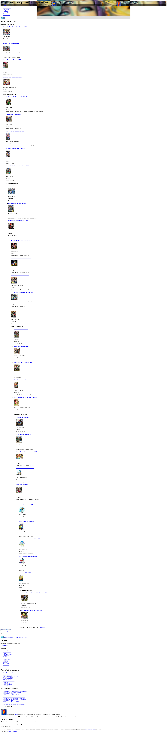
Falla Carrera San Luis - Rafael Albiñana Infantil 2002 (14, 704)
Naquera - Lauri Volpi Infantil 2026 (11, 43)
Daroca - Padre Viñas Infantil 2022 (21, 346)
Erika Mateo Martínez (7, 679)
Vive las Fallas (6, 665)
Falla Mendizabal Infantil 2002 (9, 700)
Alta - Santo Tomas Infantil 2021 (23, 417)
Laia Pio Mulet (6, 673)
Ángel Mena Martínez (7, 683)
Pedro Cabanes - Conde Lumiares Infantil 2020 (29, 538)
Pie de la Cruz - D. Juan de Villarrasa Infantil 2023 (22, 292)
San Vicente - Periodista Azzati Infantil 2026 (13, 77)
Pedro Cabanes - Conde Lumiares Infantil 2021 (26, 451)
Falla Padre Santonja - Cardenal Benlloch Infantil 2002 (14, 703)
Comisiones (5, 11)
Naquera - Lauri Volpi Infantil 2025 (14, 114)
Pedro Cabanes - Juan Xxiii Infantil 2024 (17, 203)
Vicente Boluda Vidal (7, 675)
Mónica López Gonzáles (8, 678)
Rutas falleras (6, 9)
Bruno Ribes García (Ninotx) (9, 672)
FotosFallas (5, 660)
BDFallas (16, 714)
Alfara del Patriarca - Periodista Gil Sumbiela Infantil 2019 (34, 592)
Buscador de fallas (7, 8)
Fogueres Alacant (6, 659)
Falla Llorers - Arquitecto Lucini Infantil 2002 (12, 692)
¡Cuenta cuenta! (42, 627)
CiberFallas (5, 656)
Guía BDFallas (4, 5)
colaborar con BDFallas (90, 729)
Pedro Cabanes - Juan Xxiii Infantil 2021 (25, 468)
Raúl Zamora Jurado (7, 685)
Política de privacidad (12, 731)
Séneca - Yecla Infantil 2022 (20, 379)
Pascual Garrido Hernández (8, 681)
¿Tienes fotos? (6, 12)
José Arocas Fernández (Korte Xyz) (10, 676)
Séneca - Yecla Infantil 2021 (22, 484)
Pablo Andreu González (8, 677)
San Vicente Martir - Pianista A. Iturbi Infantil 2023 (22, 309)
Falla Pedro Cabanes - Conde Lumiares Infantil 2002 (14, 697)
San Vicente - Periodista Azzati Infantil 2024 (18, 220)
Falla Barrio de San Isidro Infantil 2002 (11, 701)
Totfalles (5, 662)
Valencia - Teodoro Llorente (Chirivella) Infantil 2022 (25, 397)
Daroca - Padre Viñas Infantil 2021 (24, 434)
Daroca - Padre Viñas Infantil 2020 (26, 521)
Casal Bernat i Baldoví (7, 654)
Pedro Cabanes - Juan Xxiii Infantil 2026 (12, 59)
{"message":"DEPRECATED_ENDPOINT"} (15, 637)
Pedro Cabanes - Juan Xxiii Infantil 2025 (15, 131)
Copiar (26, 637)
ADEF (4, 653)
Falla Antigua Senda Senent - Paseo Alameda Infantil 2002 (15, 691)
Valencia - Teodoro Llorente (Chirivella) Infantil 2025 (17, 165)
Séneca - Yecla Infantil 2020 (25, 572)
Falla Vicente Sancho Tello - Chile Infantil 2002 (13, 694)
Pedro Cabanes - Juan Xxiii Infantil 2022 (23, 362)
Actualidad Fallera (7, 652)
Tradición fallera (6, 663)
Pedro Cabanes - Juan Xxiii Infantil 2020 (28, 556)
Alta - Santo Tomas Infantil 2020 (26, 504)
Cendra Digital (6, 655)
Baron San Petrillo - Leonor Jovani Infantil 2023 (21, 240)
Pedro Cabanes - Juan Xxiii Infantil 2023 (20, 275)
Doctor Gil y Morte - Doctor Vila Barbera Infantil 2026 (15, 26)
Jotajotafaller (5, 661)
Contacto (5, 13)
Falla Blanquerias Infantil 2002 (9, 693)
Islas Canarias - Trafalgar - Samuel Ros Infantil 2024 (20, 185)
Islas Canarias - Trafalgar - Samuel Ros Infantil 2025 (17, 96)
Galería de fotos (6, 15)
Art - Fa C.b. (5, 682)
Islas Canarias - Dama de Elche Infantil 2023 (21, 258)
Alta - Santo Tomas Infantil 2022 (21, 329)
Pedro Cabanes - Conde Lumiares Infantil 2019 (31, 610)
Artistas (4, 10)
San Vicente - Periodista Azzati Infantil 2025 (15, 148)
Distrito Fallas (6, 658)
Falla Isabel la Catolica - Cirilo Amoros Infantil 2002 (14, 698)
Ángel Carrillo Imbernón (8, 684)
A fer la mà (5, 650)
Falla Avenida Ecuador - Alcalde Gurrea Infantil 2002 (14, 695)
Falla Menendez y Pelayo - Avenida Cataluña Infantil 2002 (15, 699)
